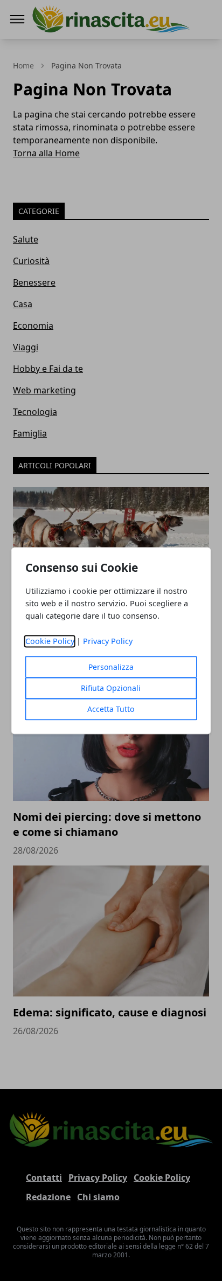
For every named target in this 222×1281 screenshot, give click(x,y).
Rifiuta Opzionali (111, 688)
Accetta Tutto (110, 709)
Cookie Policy (49, 641)
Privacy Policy (108, 641)
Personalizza (111, 667)
